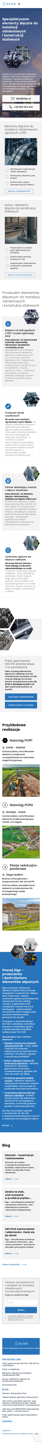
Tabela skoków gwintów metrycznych (20, 1397)
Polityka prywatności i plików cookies (17, 1434)
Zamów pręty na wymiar (21, 705)
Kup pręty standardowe (21, 697)
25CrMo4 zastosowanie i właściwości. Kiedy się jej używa (19, 1232)
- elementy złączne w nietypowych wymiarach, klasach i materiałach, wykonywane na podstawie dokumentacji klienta (21, 1083)
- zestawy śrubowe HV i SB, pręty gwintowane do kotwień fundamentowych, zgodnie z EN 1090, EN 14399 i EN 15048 (21, 1067)
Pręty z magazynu (11, 1369)
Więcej (8, 1179)
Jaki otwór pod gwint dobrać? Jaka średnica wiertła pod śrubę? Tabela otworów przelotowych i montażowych (21, 1403)
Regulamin (6, 1431)
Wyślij (21, 1310)
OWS (36, 1434)
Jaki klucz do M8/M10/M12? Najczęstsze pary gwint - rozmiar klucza (20, 1410)
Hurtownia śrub (9, 1385)
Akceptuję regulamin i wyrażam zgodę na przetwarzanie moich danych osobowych (20, 1318)
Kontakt (7, 1421)
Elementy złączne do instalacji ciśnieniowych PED (16, 1374)
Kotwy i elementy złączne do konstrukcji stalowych (16, 1380)
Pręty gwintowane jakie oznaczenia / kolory (20, 1416)
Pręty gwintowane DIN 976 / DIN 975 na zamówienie (20, 1364)
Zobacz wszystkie (10, 1264)
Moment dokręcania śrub (14, 1393)
